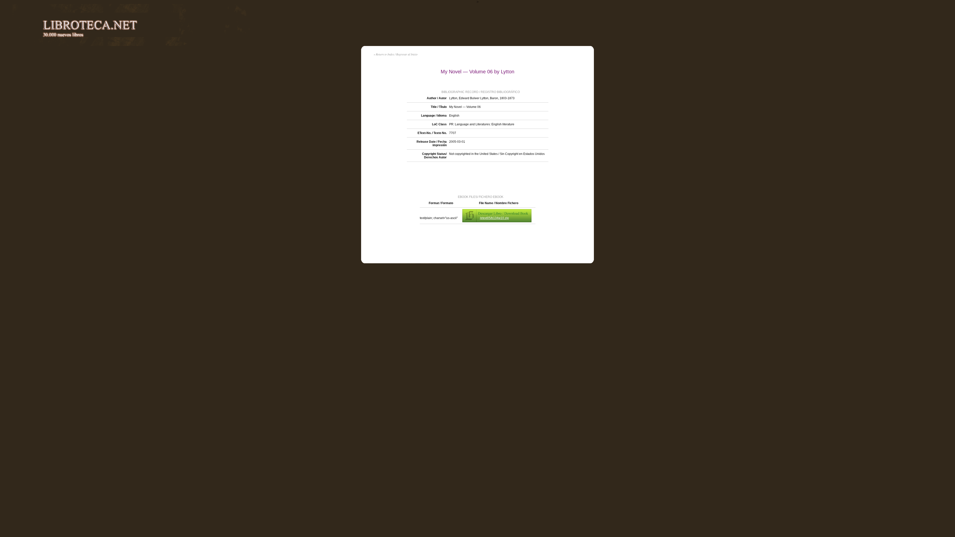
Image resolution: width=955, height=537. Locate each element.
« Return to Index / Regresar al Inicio (396, 54)
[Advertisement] (477, 178)
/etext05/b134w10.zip (494, 218)
